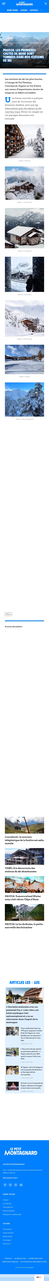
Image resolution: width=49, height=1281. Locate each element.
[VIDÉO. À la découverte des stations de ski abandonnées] (24, 856)
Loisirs (24, 10)
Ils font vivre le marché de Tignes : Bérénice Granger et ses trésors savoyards (32, 1085)
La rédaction (7, 1203)
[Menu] (3, 3)
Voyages (34, 10)
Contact (5, 1200)
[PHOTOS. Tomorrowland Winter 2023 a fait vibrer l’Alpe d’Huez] (24, 884)
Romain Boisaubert (13, 626)
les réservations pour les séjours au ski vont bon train (23, 108)
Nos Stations (7, 1229)
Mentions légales (8, 1211)
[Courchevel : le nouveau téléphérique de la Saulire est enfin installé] (24, 825)
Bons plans (12, 10)
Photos (8, 614)
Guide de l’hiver (8, 1233)
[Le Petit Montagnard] (24, 3)
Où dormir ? (7, 1244)
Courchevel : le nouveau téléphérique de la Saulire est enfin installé (24, 840)
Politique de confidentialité (12, 1214)
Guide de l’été (7, 1236)
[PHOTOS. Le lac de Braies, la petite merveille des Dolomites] (24, 912)
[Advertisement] (24, 22)
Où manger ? (7, 1240)
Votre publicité (8, 1207)
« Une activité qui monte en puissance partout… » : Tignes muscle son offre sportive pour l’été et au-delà (31, 1054)
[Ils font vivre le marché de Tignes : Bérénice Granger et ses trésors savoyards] (12, 1086)
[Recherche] (45, 3)
